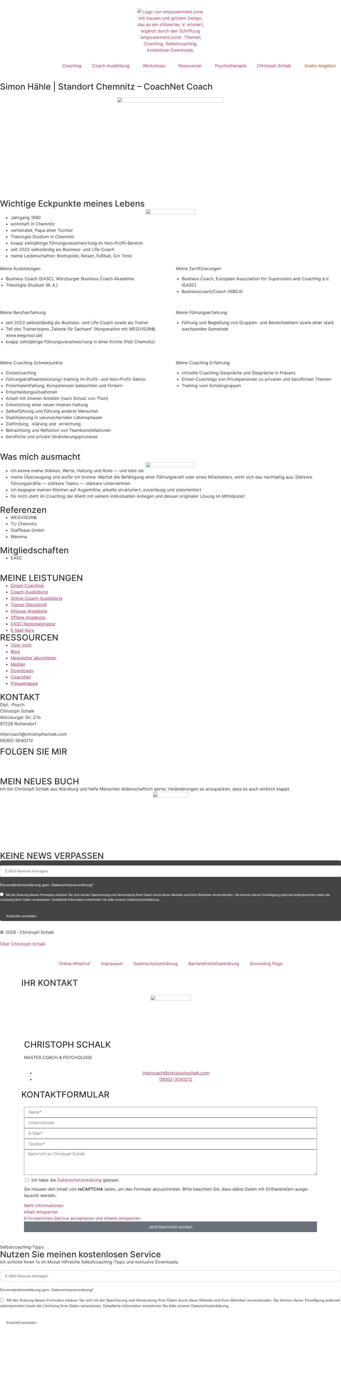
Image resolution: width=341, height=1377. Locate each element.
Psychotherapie (230, 65)
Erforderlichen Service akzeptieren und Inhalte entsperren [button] (82, 1218)
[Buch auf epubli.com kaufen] (170, 818)
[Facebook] (6, 762)
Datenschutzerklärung (155, 963)
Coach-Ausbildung (110, 65)
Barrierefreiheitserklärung (213, 963)
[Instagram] (36, 762)
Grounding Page (266, 963)
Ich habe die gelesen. (75, 1180)
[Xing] (50, 762)
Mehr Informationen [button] (43, 1205)
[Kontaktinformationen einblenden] (28, 1346)
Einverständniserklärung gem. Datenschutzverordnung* (46, 885)
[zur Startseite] (170, 31)
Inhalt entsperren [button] (41, 1212)
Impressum (112, 963)
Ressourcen (190, 65)
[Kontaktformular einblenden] (28, 1366)
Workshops (154, 65)
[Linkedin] (21, 762)
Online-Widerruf (74, 963)
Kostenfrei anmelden (21, 916)
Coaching (72, 65)
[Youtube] (65, 762)
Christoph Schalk (274, 65)
